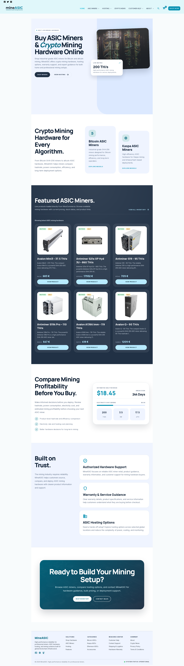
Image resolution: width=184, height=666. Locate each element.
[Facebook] (5, 2)
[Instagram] (11, 2)
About (149, 8)
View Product (53, 282)
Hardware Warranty (115, 649)
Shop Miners (42, 74)
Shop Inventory (82, 599)
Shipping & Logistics (116, 646)
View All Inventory (139, 209)
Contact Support (114, 643)
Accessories (91, 649)
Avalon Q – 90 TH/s (127, 324)
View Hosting (61, 74)
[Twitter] (8, 2)
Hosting (105, 8)
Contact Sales (102, 599)
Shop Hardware (71, 640)
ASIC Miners (70, 643)
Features (69, 649)
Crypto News (119, 8)
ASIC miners (92, 8)
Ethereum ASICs (92, 646)
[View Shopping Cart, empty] (164, 8)
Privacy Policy (135, 646)
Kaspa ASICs (91, 643)
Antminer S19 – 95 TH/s (129, 258)
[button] (98, 8)
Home (82, 8)
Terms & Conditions (137, 649)
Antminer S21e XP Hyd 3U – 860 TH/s (90, 260)
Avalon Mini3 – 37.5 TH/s (52, 258)
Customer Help (135, 8)
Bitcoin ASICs (91, 640)
